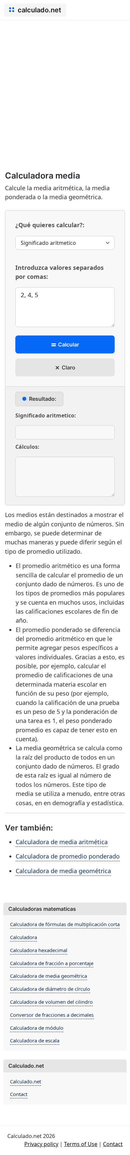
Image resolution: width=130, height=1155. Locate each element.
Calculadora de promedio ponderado (68, 856)
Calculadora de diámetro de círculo (50, 988)
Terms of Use (80, 1144)
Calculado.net (25, 1081)
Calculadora (23, 937)
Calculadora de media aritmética (62, 842)
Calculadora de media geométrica (63, 871)
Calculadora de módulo (36, 1027)
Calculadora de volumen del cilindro (51, 1001)
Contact (18, 1094)
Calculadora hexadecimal (38, 950)
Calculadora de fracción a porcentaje (51, 963)
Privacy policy (41, 1144)
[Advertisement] (65, 89)
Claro (67, 367)
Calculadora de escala (34, 1040)
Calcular (68, 344)
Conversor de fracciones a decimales (52, 1014)
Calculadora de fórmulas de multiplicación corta (65, 924)
